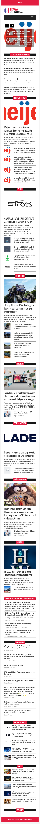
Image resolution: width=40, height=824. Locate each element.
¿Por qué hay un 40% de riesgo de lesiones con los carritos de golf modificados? (19, 308)
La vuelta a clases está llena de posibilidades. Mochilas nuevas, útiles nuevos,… (19, 90)
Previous (7, 25)
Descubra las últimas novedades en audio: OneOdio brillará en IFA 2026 (23, 588)
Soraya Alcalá (8, 676)
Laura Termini (8, 715)
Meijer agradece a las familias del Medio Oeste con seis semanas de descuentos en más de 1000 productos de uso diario (24, 150)
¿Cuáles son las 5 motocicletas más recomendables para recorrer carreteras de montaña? (25, 326)
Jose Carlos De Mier (10, 661)
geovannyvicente (9, 697)
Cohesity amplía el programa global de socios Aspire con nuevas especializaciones (24, 414)
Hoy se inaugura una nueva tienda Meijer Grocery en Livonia (18, 32)
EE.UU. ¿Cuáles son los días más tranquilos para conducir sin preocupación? (22, 345)
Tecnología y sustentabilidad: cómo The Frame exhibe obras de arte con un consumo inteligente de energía (19, 396)
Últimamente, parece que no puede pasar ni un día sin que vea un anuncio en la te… (19, 61)
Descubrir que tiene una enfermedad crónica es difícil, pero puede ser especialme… (18, 81)
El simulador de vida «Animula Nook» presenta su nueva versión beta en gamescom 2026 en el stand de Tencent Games (20, 513)
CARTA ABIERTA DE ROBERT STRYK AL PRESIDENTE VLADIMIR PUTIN (19, 220)
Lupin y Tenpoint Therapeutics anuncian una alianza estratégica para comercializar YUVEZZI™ (25, 258)
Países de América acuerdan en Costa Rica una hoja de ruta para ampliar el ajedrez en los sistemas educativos (24, 470)
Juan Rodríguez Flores (10, 706)
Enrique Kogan (8, 650)
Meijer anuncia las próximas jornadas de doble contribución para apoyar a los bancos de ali (18, 131)
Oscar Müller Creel (9, 667)
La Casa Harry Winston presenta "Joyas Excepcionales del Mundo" (18, 573)
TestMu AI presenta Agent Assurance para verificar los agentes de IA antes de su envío (25, 267)
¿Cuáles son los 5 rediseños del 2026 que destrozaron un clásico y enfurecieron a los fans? (24, 354)
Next (12, 25)
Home (20, 2)
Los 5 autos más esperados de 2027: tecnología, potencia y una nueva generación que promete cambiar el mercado (23, 336)
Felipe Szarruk (8, 683)
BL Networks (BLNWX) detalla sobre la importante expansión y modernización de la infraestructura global (24, 240)
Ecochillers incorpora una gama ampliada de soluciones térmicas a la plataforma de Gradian (19, 632)
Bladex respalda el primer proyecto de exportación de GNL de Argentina (20, 454)
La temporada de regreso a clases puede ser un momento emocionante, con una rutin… (19, 71)
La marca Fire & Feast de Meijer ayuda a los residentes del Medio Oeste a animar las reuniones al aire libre (24, 180)
